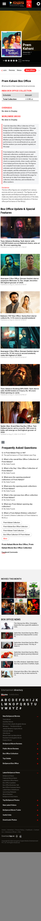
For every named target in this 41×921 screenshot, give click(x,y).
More (5, 539)
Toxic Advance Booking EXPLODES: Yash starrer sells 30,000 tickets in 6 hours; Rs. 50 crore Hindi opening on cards (20, 391)
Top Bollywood (11, 800)
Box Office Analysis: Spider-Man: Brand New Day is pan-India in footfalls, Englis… (27, 662)
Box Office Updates (9, 783)
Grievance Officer (10, 832)
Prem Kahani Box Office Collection (15, 526)
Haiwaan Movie (8, 731)
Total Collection (10, 99)
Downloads (10, 820)
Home (4, 830)
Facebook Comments (10, 552)
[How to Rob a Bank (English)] (33, 590)
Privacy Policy (19, 830)
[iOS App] (20, 836)
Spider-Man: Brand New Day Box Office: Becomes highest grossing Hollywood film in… (26, 654)
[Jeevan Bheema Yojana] (20, 607)
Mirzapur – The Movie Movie (12, 726)
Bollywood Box (11, 763)
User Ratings (16, 60)
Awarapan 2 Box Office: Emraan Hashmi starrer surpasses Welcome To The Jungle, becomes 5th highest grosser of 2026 (20, 281)
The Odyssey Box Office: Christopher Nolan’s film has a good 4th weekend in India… (26, 625)
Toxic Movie (6, 719)
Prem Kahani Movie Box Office (15, 544)
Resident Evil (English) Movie (12, 738)
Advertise (10, 830)
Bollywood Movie (12, 744)
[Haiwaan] (33, 607)
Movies (4, 694)
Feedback (29, 830)
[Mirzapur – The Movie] (7, 607)
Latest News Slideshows (11, 790)
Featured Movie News (10, 778)
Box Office (10, 753)
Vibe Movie (6, 733)
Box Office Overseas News (11, 787)
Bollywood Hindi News (10, 796)
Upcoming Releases (9, 792)
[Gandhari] (20, 590)
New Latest (9, 805)
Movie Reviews (8, 794)
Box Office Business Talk (11, 785)
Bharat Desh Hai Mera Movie (12, 735)
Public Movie (11, 749)
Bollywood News (8, 776)
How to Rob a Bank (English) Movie (14, 724)
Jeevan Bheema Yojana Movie (12, 728)
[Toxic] (7, 590)
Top (7, 758)
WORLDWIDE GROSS (11, 116)
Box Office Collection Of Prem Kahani (16, 534)
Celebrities (14, 694)
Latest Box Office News (10, 780)
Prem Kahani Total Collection (13, 530)
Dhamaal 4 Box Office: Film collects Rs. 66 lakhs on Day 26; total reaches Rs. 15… (26, 673)
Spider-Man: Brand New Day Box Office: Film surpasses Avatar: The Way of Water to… (26, 644)
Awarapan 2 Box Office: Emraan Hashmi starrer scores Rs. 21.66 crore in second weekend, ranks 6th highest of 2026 (20, 353)
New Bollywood (11, 716)
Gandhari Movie (8, 722)
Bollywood (12, 810)
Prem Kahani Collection (11, 522)
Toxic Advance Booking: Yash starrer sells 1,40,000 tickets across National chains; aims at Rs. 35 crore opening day (20, 243)
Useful (7, 815)
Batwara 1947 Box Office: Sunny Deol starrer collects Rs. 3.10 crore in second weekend (19, 317)
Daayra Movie (7, 740)
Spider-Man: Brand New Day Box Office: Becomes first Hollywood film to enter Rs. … (26, 634)
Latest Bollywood (11, 773)
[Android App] (17, 836)
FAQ (19, 832)
